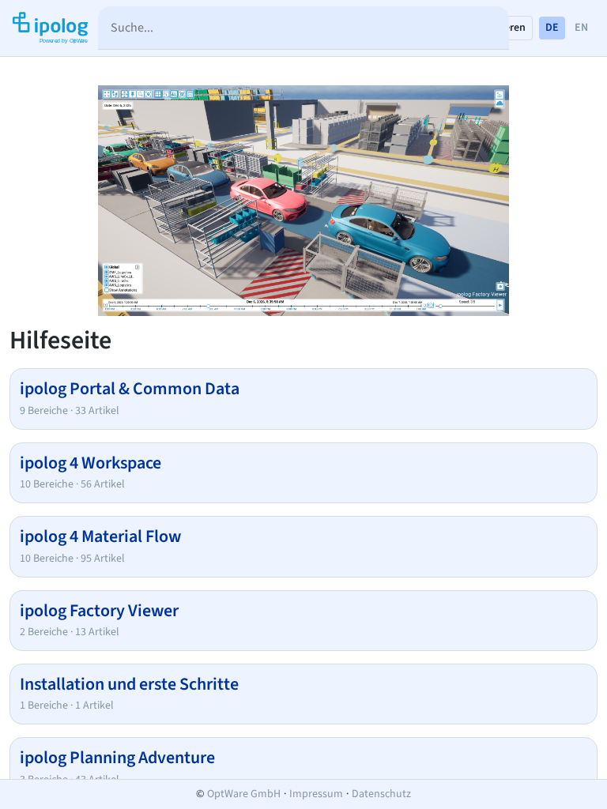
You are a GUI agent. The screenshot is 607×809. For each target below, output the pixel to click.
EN (581, 28)
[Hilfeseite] (49, 28)
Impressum (316, 794)
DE (552, 28)
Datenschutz (381, 794)
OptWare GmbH (244, 794)
